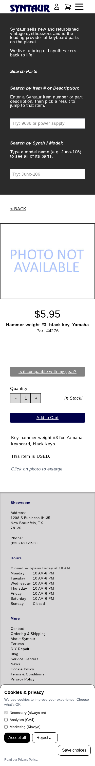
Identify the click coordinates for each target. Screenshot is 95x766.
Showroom (20, 503)
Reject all (44, 737)
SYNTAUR (29, 9)
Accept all (17, 737)
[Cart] (67, 6)
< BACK (18, 208)
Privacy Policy (27, 759)
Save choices (74, 750)
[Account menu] (56, 6)
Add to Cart (47, 418)
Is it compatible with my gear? (47, 371)
